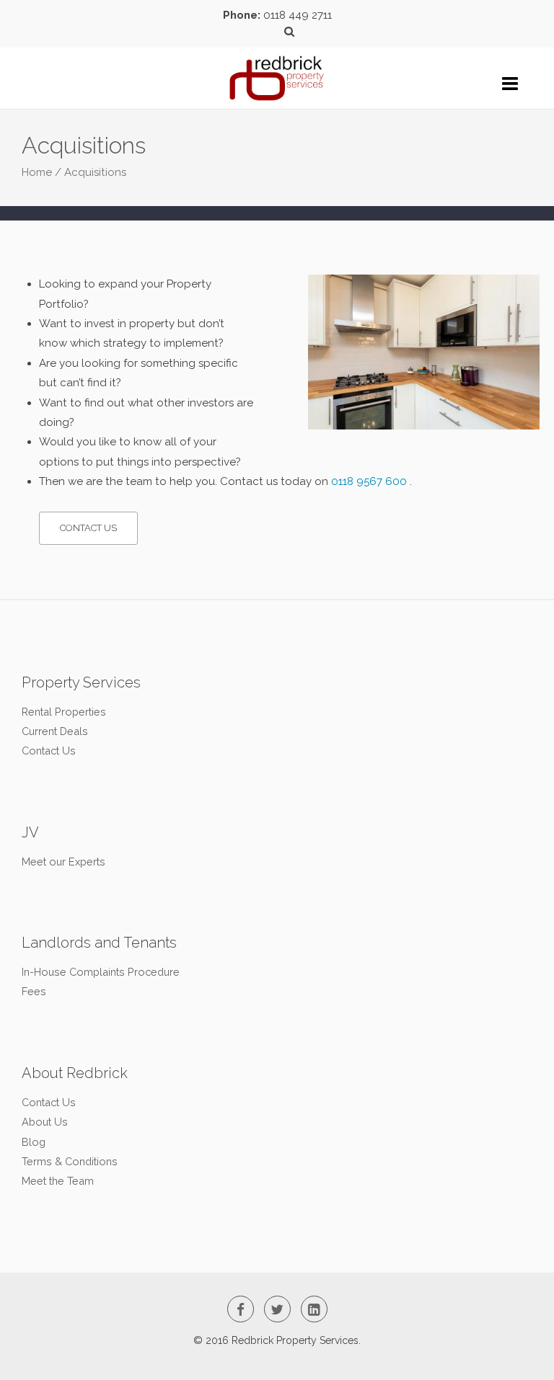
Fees (34, 991)
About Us (45, 1122)
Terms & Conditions (70, 1161)
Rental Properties (64, 711)
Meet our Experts (63, 861)
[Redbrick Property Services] (277, 69)
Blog (33, 1142)
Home (37, 172)
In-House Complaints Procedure (101, 972)
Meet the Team (58, 1181)
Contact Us (49, 750)
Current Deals (55, 731)
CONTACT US (88, 527)
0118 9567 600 (369, 481)
